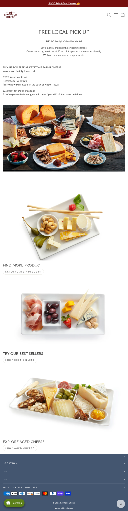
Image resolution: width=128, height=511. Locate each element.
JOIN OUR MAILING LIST (20, 487)
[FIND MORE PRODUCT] (64, 226)
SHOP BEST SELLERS (20, 360)
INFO (6, 471)
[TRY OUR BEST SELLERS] (64, 314)
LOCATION (10, 463)
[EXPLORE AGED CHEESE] (64, 402)
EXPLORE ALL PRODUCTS (23, 271)
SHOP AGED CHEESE (19, 448)
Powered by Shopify (64, 508)
